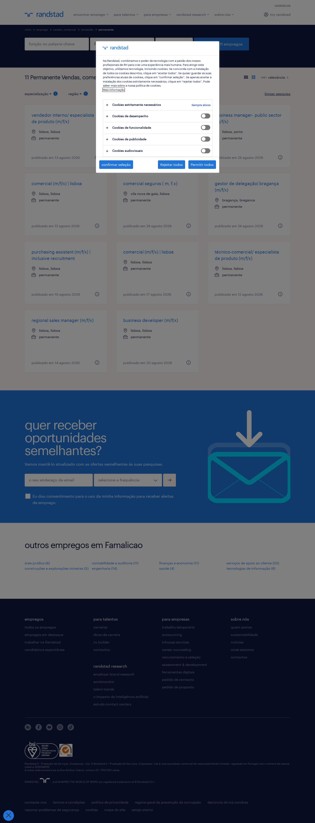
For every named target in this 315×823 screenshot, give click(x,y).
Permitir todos (202, 164)
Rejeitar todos (171, 164)
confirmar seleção (116, 164)
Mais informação (113, 89)
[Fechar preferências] (8, 815)
